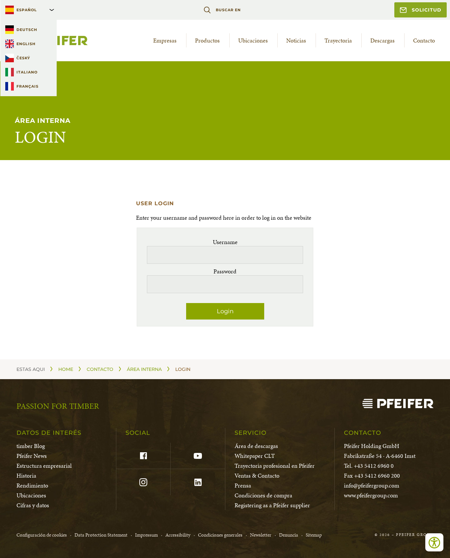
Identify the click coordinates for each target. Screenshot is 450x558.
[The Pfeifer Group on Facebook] (143, 456)
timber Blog (30, 446)
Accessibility (177, 535)
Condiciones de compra (263, 495)
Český (23, 58)
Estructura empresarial (44, 465)
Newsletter (260, 535)
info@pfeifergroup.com (371, 485)
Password (225, 271)
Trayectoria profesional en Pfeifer (275, 465)
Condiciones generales (220, 535)
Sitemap (314, 535)
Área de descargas (256, 446)
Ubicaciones (253, 40)
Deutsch (26, 29)
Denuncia (288, 535)
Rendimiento (32, 485)
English (26, 44)
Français (27, 86)
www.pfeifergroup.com (371, 495)
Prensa (243, 485)
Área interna (144, 369)
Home (65, 369)
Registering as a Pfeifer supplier (272, 505)
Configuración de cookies (41, 535)
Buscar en (228, 10)
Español (26, 10)
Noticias (296, 40)
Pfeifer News (31, 456)
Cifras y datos (32, 505)
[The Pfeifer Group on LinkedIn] (197, 482)
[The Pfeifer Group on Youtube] (197, 456)
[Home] (398, 403)
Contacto (424, 40)
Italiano (27, 72)
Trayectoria (338, 40)
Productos (207, 40)
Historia (26, 475)
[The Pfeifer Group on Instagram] (143, 482)
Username (225, 242)
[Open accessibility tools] (434, 542)
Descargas (382, 40)
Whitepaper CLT (255, 456)
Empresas (165, 40)
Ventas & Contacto (257, 475)
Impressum (146, 535)
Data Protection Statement (100, 535)
